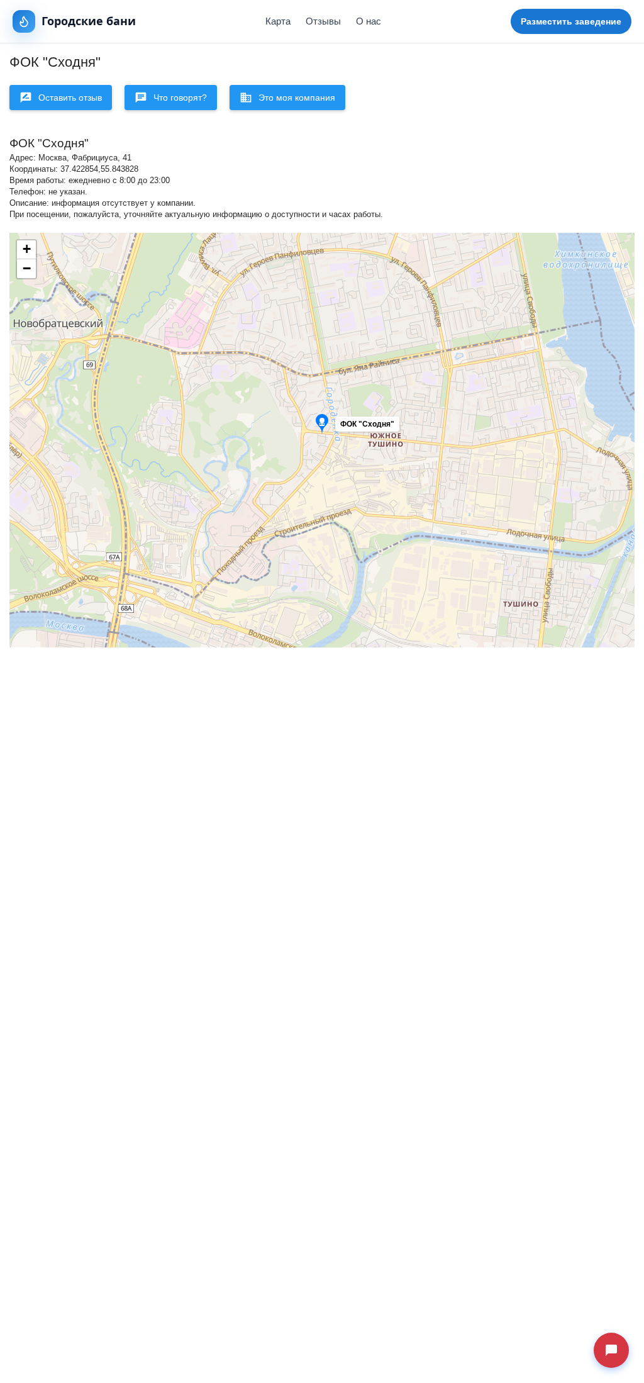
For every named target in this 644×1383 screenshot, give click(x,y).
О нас (368, 21)
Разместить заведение (571, 21)
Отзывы (323, 21)
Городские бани (89, 20)
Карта (278, 21)
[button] (375, 427)
